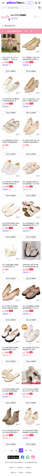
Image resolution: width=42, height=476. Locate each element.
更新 (35, 462)
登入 (30, 3)
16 (30, 450)
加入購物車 (12, 71)
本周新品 (27, 31)
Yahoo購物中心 (15, 2)
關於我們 (20, 467)
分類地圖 (28, 473)
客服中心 (12, 467)
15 (26, 450)
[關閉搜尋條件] (6, 8)
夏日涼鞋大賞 (10, 25)
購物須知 (28, 467)
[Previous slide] (2, 43)
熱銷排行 (33, 31)
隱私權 (21, 473)
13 (16, 450)
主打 (3, 31)
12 (11, 450)
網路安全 (13, 473)
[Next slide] (18, 43)
